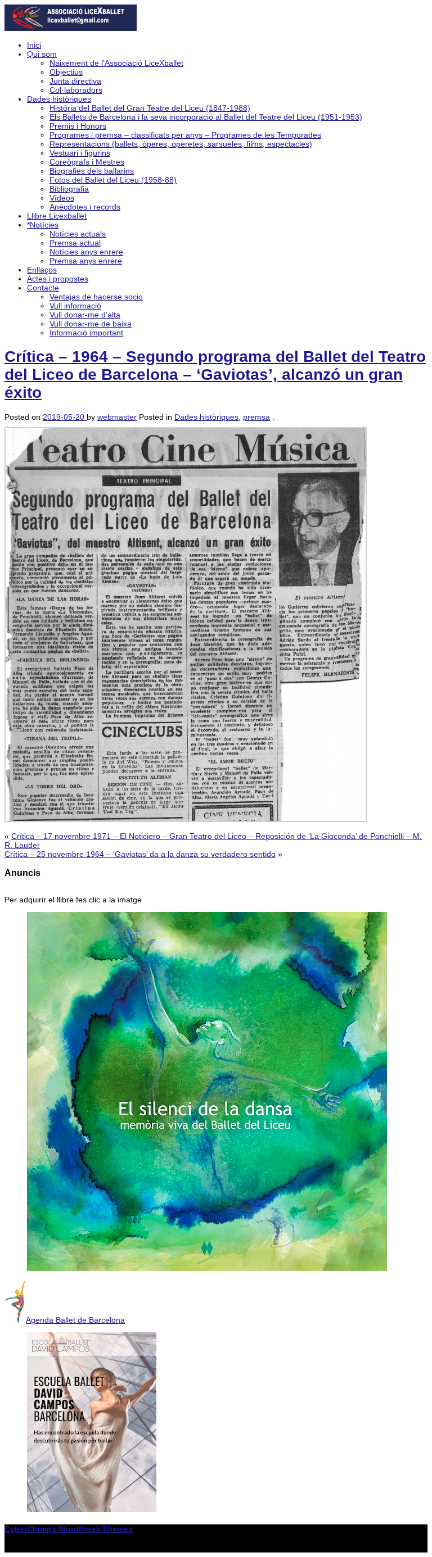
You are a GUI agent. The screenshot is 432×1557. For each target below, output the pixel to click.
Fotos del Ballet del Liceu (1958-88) (113, 179)
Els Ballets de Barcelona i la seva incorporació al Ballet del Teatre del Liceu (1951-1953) (206, 116)
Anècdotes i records (85, 206)
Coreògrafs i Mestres (87, 161)
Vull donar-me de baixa (91, 323)
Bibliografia (69, 188)
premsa (256, 416)
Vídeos (62, 197)
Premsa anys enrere (86, 260)
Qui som (42, 53)
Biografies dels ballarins (92, 170)
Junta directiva (75, 80)
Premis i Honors (78, 125)
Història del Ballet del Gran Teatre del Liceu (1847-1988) (150, 107)
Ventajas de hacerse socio (96, 296)
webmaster (117, 416)
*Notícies (42, 224)
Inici (34, 44)
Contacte (43, 287)
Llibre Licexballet (57, 215)
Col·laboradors (76, 89)
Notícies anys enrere (86, 251)
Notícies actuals (78, 233)
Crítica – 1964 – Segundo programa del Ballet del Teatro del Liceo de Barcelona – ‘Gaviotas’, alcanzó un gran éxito (215, 374)
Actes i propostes (57, 278)
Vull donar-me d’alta (85, 314)
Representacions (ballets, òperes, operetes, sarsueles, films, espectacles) (181, 143)
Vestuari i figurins (80, 152)
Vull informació (75, 305)
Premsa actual (75, 242)
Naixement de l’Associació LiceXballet (116, 62)
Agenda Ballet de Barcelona (75, 1319)
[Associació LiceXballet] (70, 28)
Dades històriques (59, 98)
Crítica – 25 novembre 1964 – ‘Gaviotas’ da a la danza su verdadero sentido (140, 854)
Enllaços (42, 269)
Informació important (86, 332)
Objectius (66, 71)
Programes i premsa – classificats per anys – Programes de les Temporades (185, 134)
